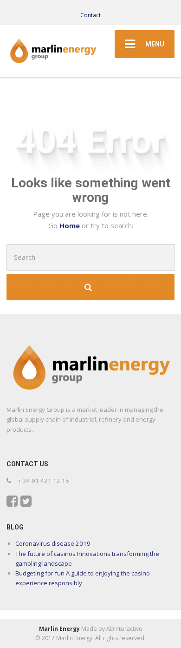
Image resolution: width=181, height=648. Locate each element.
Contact (90, 15)
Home (70, 225)
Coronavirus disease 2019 (52, 543)
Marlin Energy (59, 629)
